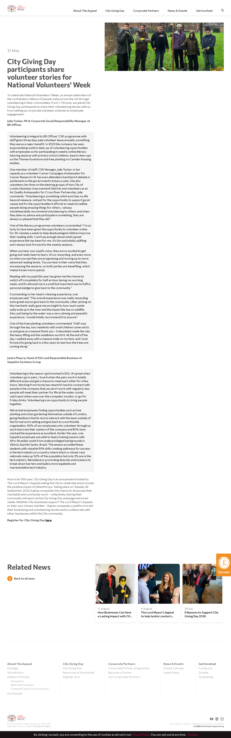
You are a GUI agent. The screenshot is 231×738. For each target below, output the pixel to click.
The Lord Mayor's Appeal (16, 718)
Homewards (17, 681)
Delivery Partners (18, 676)
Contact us (205, 668)
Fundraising (206, 676)
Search (222, 10)
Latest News (171, 672)
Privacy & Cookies (42, 726)
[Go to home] (16, 8)
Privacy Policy (140, 734)
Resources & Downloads (78, 672)
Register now (71, 676)
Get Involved (207, 663)
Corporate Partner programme (128, 668)
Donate (203, 672)
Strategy (12, 668)
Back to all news (24, 578)
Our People (14, 693)
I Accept (192, 734)
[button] (96, 593)
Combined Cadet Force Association (30, 688)
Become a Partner (120, 672)
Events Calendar (173, 668)
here (48, 520)
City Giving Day (72, 668)
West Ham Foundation (22, 684)
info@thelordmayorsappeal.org (208, 726)
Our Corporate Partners (124, 676)
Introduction (15, 672)
